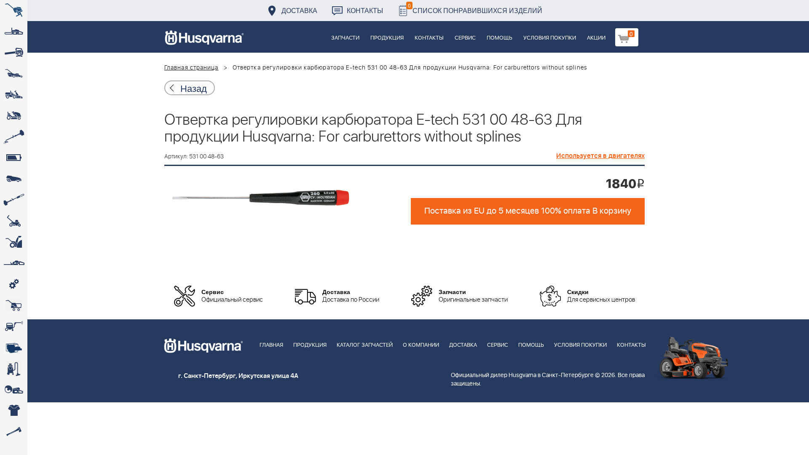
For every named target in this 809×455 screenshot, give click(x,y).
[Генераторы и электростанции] (13, 305)
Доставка (299, 10)
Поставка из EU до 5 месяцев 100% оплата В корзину (527, 211)
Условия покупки (549, 38)
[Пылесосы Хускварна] (13, 368)
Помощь (499, 38)
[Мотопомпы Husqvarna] (13, 347)
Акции (596, 38)
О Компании (421, 345)
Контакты (365, 10)
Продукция (387, 38)
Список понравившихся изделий (475, 8)
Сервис (465, 38)
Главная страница (191, 68)
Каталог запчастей (365, 345)
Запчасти (345, 38)
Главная (271, 345)
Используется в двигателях (600, 156)
